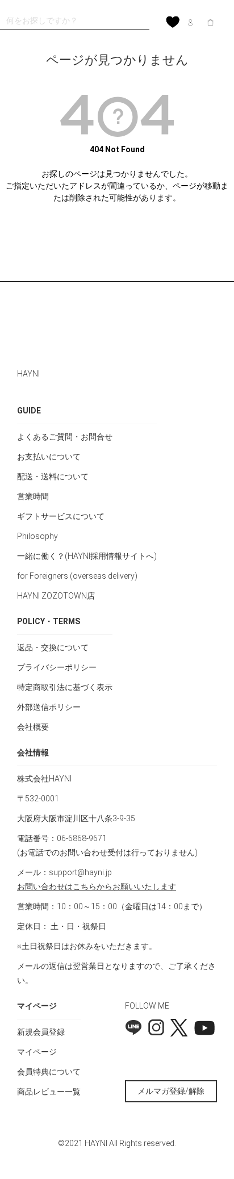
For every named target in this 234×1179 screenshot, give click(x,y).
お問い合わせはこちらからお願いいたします (96, 886)
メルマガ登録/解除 (170, 1091)
